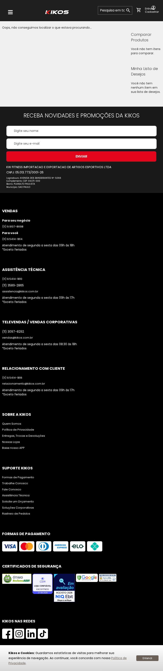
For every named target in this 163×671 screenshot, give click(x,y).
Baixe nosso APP (13, 448)
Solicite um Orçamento (18, 502)
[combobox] (115, 10)
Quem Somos (11, 424)
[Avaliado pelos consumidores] (64, 588)
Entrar (148, 8)
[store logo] (57, 12)
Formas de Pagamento (18, 477)
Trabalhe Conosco (15, 483)
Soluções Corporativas (18, 508)
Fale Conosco (11, 489)
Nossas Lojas (11, 442)
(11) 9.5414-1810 (12, 279)
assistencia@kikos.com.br (20, 291)
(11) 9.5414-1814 (12, 239)
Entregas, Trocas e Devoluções (23, 436)
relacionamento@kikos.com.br (23, 384)
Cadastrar (152, 12)
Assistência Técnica (16, 495)
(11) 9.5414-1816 (12, 378)
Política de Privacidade (18, 430)
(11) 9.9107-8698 (12, 227)
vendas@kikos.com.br (17, 338)
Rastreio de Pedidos (16, 514)
